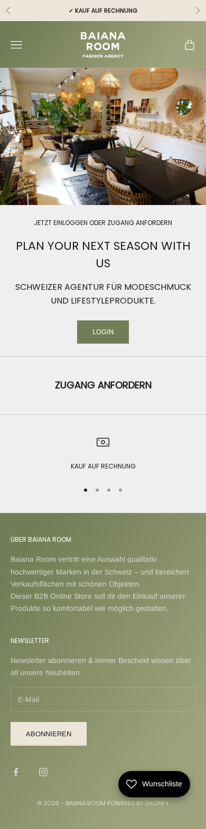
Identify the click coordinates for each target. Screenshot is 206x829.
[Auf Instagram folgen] (43, 772)
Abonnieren (48, 734)
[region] (103, 454)
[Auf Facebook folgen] (16, 772)
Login (103, 332)
